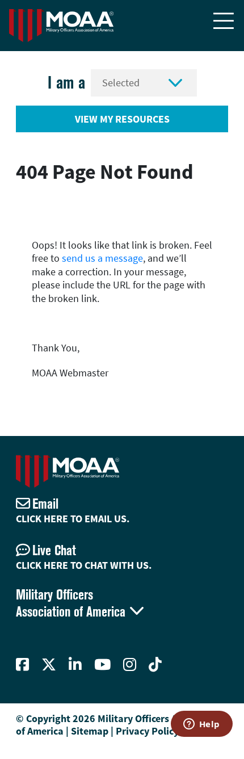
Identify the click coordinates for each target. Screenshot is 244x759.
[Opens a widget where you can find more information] (201, 725)
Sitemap (89, 730)
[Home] (61, 25)
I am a (66, 82)
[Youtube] (102, 664)
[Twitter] (48, 664)
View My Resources (122, 118)
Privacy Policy (147, 730)
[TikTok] (155, 664)
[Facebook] (22, 664)
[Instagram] (129, 664)
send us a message (102, 258)
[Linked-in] (75, 664)
